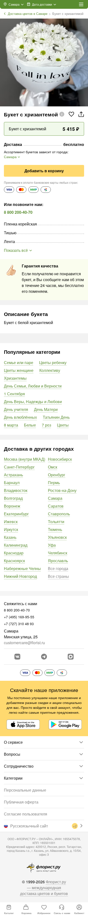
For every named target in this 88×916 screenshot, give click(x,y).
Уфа (52, 545)
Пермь (54, 482)
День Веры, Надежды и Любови (33, 401)
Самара (55, 498)
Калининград (15, 545)
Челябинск (57, 553)
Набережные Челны (22, 568)
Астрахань (13, 475)
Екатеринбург (16, 514)
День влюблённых (20, 417)
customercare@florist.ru (24, 642)
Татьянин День (56, 417)
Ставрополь (59, 514)
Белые (30, 425)
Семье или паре (18, 362)
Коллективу (49, 370)
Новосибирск (60, 459)
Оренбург (56, 475)
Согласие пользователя (25, 814)
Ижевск (11, 521)
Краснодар (13, 553)
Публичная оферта (21, 802)
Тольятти (56, 521)
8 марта (11, 425)
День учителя (16, 409)
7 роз (46, 425)
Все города (58, 568)
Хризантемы (15, 378)
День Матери (46, 409)
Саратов (56, 506)
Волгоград (13, 498)
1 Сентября (14, 394)
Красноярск (14, 560)
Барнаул (12, 482)
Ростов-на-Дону (62, 490)
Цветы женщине (18, 370)
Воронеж (12, 506)
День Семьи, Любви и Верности (33, 386)
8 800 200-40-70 (18, 212)
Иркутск (11, 529)
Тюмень (55, 529)
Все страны (58, 576)
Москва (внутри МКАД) (24, 459)
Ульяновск (57, 537)
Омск (52, 467)
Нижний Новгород (20, 576)
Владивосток (15, 490)
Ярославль (58, 560)
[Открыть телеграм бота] (44, 657)
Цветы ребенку (52, 362)
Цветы (63, 425)
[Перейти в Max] (71, 657)
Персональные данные (25, 790)
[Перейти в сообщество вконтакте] (17, 657)
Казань (10, 537)
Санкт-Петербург (19, 467)
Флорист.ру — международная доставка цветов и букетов (44, 887)
